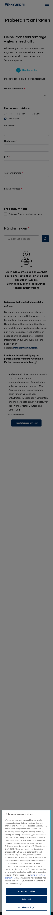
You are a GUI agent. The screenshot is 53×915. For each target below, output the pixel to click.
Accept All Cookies (26, 891)
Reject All (26, 899)
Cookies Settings (26, 907)
